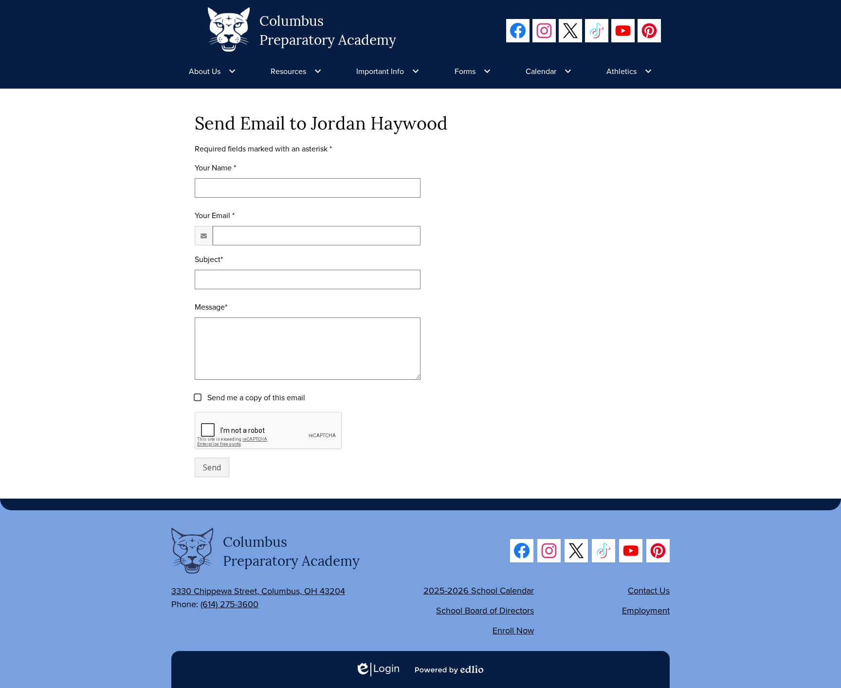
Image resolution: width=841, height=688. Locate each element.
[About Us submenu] (212, 71)
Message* (211, 306)
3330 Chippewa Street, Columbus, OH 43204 (258, 591)
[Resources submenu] (296, 71)
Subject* (209, 259)
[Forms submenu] (473, 71)
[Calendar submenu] (549, 71)
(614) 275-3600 (229, 604)
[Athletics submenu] (629, 71)
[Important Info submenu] (387, 71)
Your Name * (215, 167)
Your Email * (215, 215)
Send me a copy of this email (255, 397)
